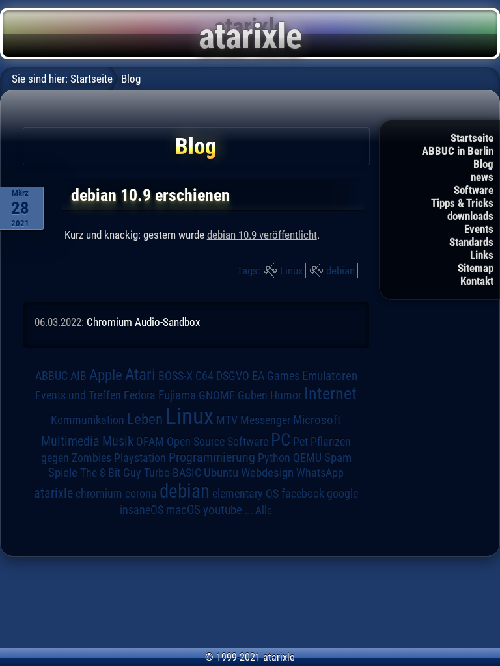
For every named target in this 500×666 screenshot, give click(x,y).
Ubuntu (221, 473)
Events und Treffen (78, 395)
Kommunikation (87, 420)
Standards (471, 241)
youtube (222, 509)
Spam (338, 458)
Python (274, 457)
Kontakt (476, 280)
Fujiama (177, 395)
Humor (285, 395)
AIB (78, 375)
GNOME (217, 395)
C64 (204, 375)
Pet (300, 441)
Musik (117, 441)
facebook (302, 493)
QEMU (307, 457)
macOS (183, 509)
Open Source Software (217, 441)
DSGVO (232, 375)
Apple (105, 375)
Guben (253, 395)
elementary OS (245, 493)
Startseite (472, 137)
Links (481, 254)
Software (473, 189)
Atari (140, 374)
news (482, 176)
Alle (263, 509)
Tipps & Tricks (462, 202)
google (342, 493)
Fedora (140, 395)
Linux (291, 270)
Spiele (62, 472)
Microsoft (317, 419)
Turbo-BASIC (172, 472)
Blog (483, 163)
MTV (227, 420)
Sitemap (475, 267)
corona (141, 493)
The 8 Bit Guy (110, 472)
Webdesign (267, 473)
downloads (470, 215)
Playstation (140, 457)
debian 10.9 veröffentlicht (262, 234)
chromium (99, 493)
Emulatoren (329, 376)
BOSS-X (175, 375)
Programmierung (212, 457)
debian (340, 270)
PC (280, 439)
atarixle (53, 493)
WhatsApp (320, 472)
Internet (330, 393)
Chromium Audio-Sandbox (143, 321)
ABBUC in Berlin (457, 150)
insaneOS (141, 509)
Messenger (265, 420)
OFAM (150, 441)
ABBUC (51, 375)
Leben (145, 419)
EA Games (275, 375)
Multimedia (70, 441)
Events (478, 228)
